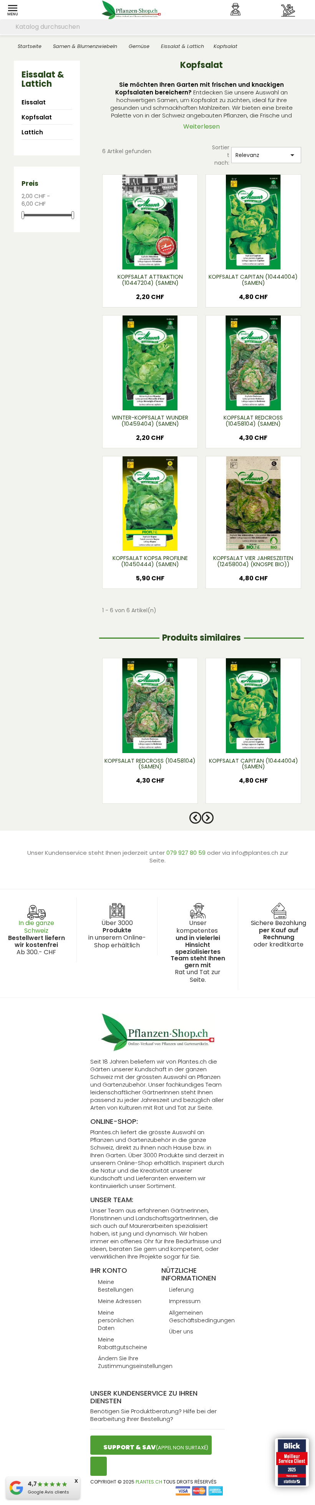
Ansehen (149, 258)
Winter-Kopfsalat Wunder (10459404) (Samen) (150, 421)
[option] (150, 734)
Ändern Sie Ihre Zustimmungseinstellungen (135, 1362)
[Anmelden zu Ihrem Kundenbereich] (235, 9)
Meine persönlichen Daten (116, 1320)
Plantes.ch (149, 1482)
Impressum (185, 1301)
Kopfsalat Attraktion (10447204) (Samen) (150, 280)
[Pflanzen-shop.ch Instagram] (98, 1466)
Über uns (181, 1331)
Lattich (32, 132)
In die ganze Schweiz (36, 927)
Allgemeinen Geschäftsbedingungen (202, 1316)
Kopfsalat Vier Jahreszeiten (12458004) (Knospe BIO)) (253, 561)
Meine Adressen (119, 1301)
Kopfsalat (37, 117)
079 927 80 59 (186, 853)
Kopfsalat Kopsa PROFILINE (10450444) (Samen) (150, 561)
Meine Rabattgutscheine (122, 1343)
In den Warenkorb (150, 299)
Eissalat (34, 102)
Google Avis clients (48, 1492)
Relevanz (266, 155)
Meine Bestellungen (115, 1286)
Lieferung (181, 1290)
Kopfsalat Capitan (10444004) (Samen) (253, 280)
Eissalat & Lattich (43, 79)
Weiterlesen (201, 126)
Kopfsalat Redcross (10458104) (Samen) (253, 421)
